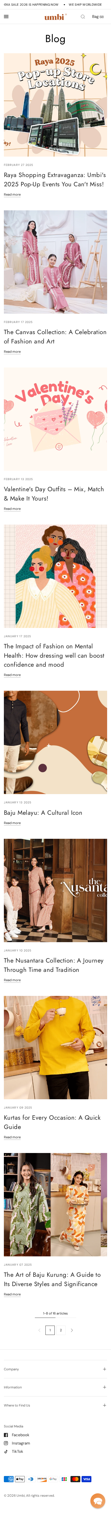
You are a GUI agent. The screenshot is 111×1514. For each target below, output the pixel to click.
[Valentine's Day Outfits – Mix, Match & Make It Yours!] (55, 419)
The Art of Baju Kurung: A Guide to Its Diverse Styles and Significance (52, 1279)
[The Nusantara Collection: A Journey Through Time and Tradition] (55, 890)
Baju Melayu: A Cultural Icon (43, 812)
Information (13, 1387)
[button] (97, 1500)
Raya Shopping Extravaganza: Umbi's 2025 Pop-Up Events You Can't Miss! (55, 179)
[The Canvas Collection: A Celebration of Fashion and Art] (55, 262)
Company (11, 1369)
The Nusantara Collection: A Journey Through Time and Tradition (54, 965)
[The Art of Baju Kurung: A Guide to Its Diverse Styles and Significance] (55, 1204)
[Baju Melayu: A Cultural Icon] (55, 742)
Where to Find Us (17, 1405)
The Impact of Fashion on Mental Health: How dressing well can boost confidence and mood (54, 655)
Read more (12, 194)
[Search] (83, 16)
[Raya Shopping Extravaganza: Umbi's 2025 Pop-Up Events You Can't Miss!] (55, 105)
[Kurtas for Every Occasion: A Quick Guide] (55, 1047)
